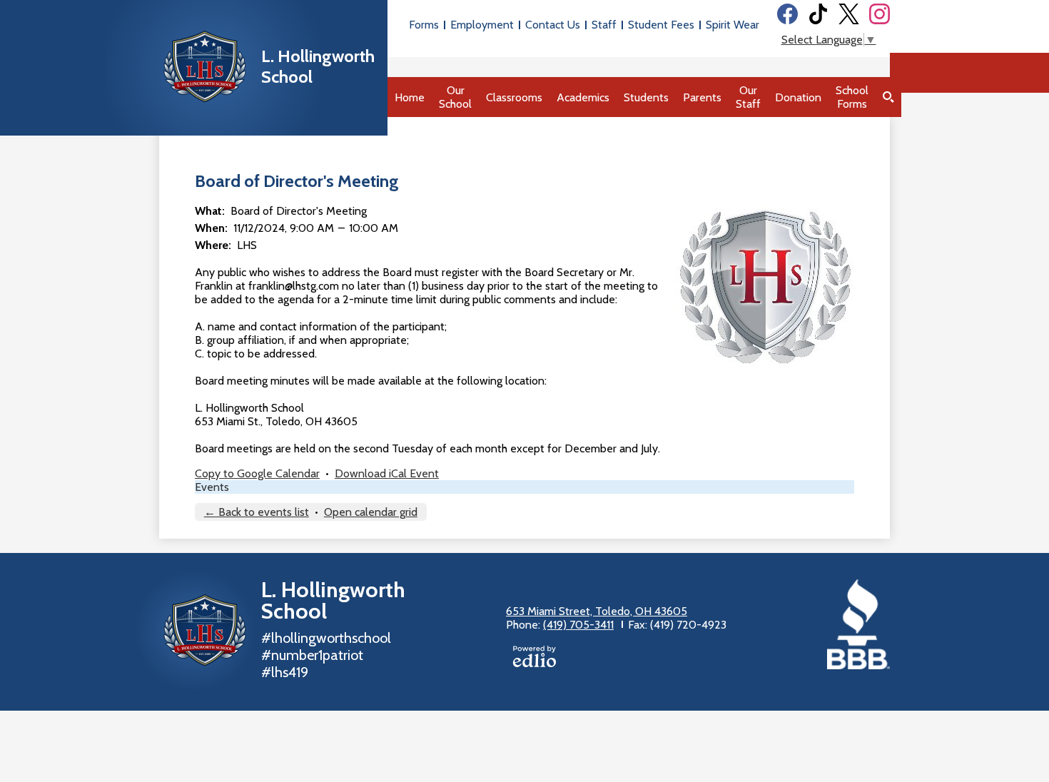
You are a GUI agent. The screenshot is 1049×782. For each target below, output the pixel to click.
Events (212, 487)
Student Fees (661, 24)
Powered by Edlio (534, 656)
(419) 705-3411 (578, 624)
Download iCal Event (387, 473)
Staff (604, 24)
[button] (455, 97)
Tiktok (818, 14)
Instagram (879, 14)
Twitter (848, 14)
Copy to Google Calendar (257, 473)
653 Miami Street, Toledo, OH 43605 (596, 611)
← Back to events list (256, 512)
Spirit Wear (732, 24)
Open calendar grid (370, 512)
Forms (424, 24)
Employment (482, 24)
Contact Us (552, 24)
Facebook (787, 14)
